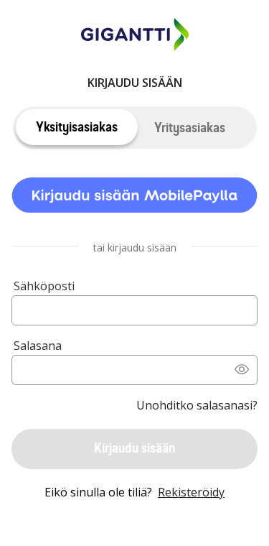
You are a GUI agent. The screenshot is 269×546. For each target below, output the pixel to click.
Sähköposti (44, 286)
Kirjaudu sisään (134, 448)
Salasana (38, 345)
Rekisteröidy (191, 492)
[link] (134, 197)
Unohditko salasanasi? (197, 405)
